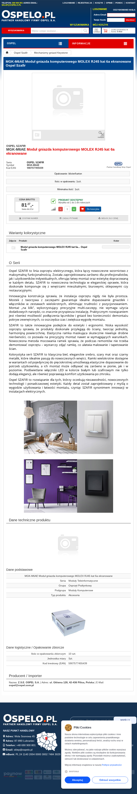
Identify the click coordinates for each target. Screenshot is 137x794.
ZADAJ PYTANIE (70, 218)
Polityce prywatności (112, 765)
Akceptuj (77, 780)
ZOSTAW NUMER (30, 218)
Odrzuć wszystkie (110, 780)
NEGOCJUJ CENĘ (109, 218)
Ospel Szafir (21, 52)
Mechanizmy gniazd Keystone (51, 52)
